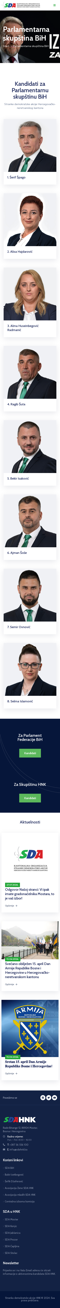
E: (17, 1149)
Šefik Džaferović (14, 1181)
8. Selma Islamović (20, 701)
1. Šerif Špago (16, 177)
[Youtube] (54, 1097)
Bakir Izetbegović (14, 1174)
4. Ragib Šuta (16, 404)
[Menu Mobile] (54, 5)
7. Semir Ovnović (18, 627)
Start (6, 46)
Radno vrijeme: (15, 1136)
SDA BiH (9, 1167)
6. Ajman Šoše (17, 553)
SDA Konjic (11, 1226)
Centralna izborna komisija (20, 1201)
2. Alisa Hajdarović (19, 252)
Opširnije (9, 905)
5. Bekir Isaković (18, 478)
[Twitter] (48, 1097)
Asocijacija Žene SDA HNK (19, 1188)
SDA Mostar (11, 1219)
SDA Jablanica (12, 1232)
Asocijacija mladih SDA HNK (20, 1194)
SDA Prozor (11, 1239)
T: (17, 1144)
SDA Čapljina (12, 1246)
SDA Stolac (11, 1253)
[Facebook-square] (42, 1097)
